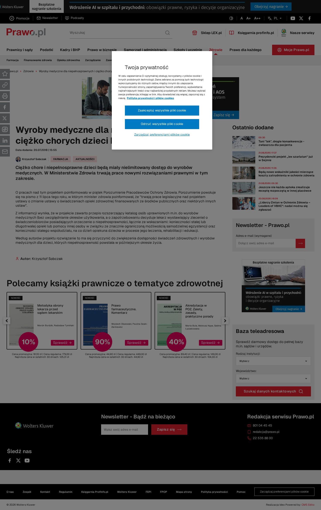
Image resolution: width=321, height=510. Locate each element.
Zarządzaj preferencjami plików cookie (162, 134)
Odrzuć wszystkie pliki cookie (162, 124)
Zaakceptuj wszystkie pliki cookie (162, 110)
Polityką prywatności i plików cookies (150, 98)
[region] (162, 100)
